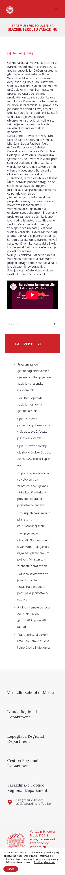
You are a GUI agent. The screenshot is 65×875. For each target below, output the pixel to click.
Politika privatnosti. (44, 862)
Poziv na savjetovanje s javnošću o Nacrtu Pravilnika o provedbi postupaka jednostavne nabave (33, 586)
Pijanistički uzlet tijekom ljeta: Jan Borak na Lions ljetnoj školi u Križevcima (33, 641)
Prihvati (10, 869)
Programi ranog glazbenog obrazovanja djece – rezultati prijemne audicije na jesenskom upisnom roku (34, 377)
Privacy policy (39, 843)
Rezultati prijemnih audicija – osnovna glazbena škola (29, 404)
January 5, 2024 (22, 53)
